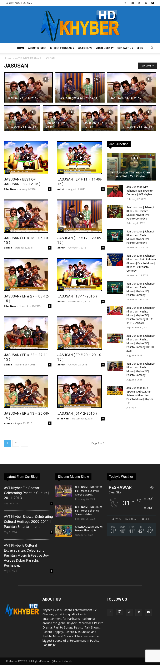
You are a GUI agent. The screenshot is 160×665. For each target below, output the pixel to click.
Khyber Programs (62, 47)
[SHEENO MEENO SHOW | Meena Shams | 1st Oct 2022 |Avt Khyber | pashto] (63, 531)
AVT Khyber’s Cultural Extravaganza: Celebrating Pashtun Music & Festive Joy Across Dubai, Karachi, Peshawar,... (26, 555)
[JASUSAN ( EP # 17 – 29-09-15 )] (81, 216)
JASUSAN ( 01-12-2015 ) (77, 413)
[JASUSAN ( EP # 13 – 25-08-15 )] (27, 391)
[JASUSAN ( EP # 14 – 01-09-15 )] (79, 90)
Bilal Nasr (10, 189)
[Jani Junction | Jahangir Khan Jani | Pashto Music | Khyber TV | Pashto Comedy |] (115, 211)
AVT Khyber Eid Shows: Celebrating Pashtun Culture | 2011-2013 (26, 493)
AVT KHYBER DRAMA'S (28, 58)
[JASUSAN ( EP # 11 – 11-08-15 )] (81, 157)
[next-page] (24, 443)
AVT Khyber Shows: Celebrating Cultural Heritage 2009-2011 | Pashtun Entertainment (28, 521)
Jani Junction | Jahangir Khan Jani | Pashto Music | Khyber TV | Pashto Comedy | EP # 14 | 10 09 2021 (140, 315)
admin (61, 189)
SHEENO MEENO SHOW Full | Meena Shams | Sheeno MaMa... (88, 491)
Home (20, 47)
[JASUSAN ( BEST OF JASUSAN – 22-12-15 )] (27, 157)
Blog (140, 47)
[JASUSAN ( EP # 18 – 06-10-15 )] (99, 118)
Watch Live (85, 47)
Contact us (125, 47)
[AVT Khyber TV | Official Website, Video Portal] (80, 24)
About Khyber (37, 47)
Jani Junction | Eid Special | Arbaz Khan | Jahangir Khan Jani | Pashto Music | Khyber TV (139, 395)
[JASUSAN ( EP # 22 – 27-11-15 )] (27, 333)
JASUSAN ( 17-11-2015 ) (77, 296)
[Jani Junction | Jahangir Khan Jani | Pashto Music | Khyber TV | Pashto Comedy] (115, 287)
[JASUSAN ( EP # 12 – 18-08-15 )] (61, 118)
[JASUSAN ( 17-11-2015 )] (81, 274)
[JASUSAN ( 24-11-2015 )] (131, 90)
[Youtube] (153, 3)
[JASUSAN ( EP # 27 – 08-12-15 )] (27, 274)
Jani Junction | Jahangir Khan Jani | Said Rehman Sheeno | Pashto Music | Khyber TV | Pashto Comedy (141, 263)
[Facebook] (125, 3)
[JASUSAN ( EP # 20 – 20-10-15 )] (81, 333)
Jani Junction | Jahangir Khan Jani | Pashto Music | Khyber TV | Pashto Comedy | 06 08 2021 (140, 343)
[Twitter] (146, 3)
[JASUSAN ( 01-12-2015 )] (28, 90)
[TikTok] (139, 3)
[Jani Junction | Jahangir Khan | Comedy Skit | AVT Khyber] (131, 167)
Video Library (105, 47)
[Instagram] (132, 3)
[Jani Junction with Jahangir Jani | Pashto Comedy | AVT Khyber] (115, 191)
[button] (152, 48)
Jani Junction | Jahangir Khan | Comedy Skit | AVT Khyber (130, 174)
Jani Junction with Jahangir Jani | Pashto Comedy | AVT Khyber (139, 190)
